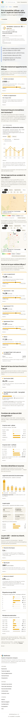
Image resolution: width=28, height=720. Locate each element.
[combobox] (11, 2)
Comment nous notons (6, 684)
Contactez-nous (5, 693)
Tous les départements (6, 673)
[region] (14, 204)
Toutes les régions (5, 671)
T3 (14, 192)
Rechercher (4, 668)
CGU (2, 708)
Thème (23, 19)
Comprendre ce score (6, 42)
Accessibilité (4, 706)
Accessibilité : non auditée (14, 716)
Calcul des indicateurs (6, 686)
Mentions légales (5, 701)
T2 (11, 192)
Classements (23, 2)
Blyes (10, 6)
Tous (9, 136)
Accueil (2, 6)
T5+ (21, 192)
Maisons (14, 136)
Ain (6, 6)
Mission (3, 699)
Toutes (4, 192)
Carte (18, 230)
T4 (17, 192)
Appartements (17, 189)
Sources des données (6, 688)
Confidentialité (5, 704)
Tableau (23, 230)
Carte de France (5, 675)
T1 (8, 192)
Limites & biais (4, 691)
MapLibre (9, 212)
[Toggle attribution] (25, 211)
